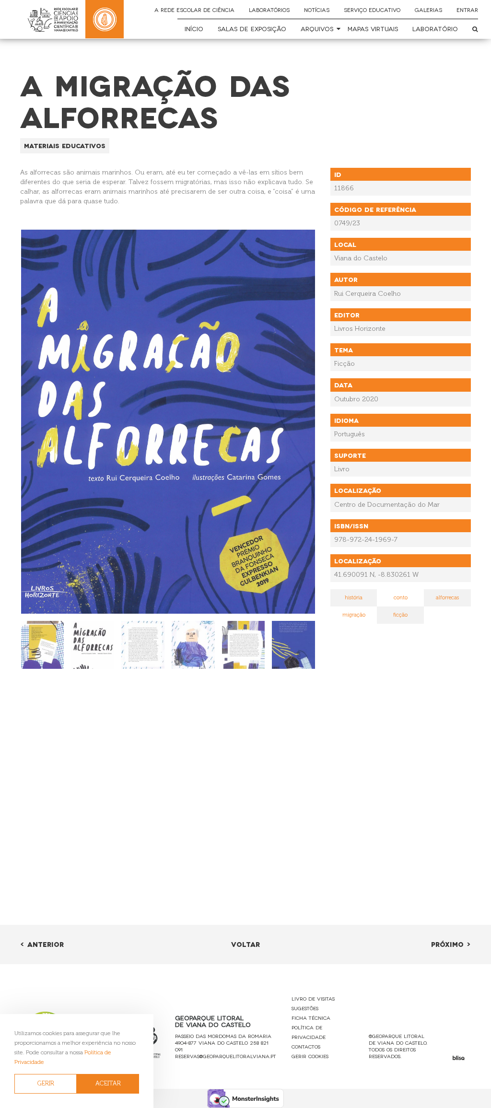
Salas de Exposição (252, 28)
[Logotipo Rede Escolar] (52, 19)
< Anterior (42, 944)
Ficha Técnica (311, 1018)
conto (401, 598)
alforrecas (447, 598)
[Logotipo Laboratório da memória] (104, 19)
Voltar (245, 944)
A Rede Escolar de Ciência (194, 9)
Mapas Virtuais (373, 28)
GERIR (45, 1083)
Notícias (316, 9)
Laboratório (435, 28)
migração (353, 615)
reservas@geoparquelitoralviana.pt (225, 1056)
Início (194, 28)
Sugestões (305, 1008)
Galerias (428, 9)
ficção (400, 615)
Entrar (467, 9)
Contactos (306, 1046)
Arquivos (317, 28)
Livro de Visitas (313, 998)
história (353, 598)
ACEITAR (108, 1083)
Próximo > (451, 944)
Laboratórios (269, 9)
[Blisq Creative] (459, 1058)
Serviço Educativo (372, 9)
